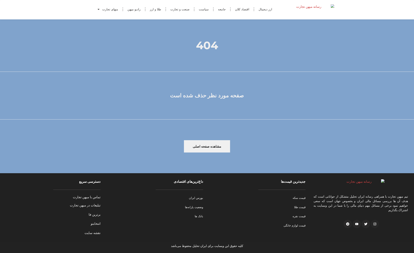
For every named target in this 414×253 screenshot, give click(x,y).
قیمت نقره (299, 216)
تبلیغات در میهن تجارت (85, 205)
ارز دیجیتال (265, 9)
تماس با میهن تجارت (86, 197)
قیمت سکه (299, 198)
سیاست (204, 9)
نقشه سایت (92, 233)
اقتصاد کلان (242, 9)
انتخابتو (95, 223)
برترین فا (94, 214)
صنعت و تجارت (180, 9)
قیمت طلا (300, 207)
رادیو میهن (134, 9)
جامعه (222, 9)
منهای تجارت (110, 9)
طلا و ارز (155, 9)
